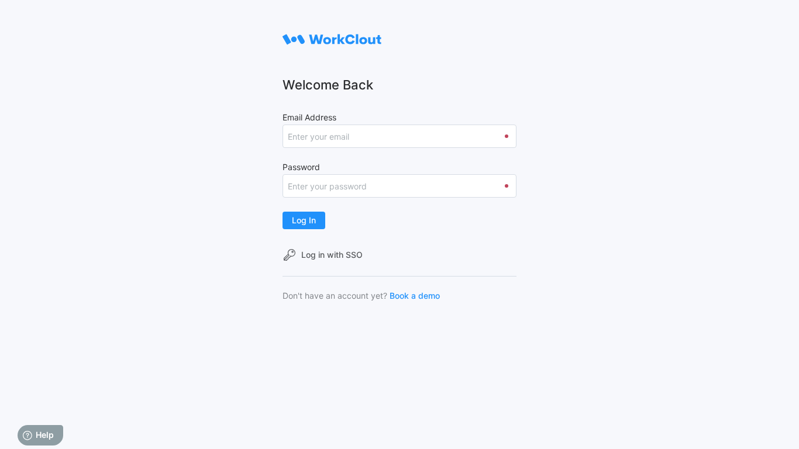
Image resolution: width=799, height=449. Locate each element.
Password (301, 167)
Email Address (309, 117)
